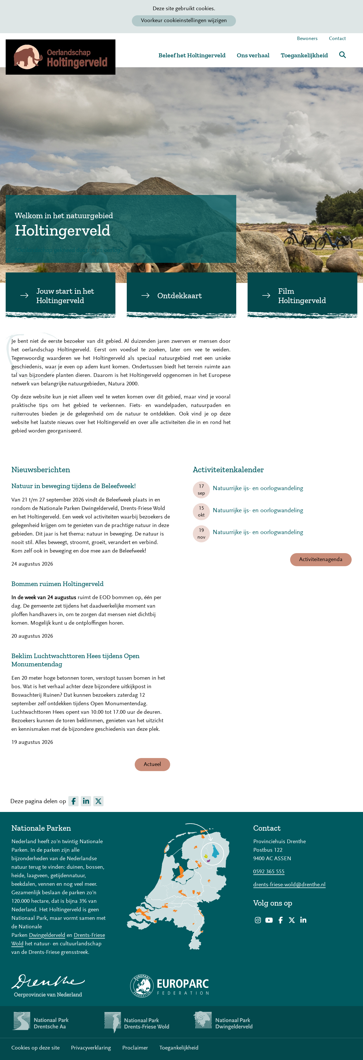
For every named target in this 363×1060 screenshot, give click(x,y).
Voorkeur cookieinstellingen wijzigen (184, 21)
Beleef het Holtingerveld (192, 55)
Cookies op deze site (35, 1048)
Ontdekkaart (179, 295)
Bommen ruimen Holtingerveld (57, 584)
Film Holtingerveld (302, 295)
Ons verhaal (253, 55)
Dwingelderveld (47, 935)
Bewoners (307, 38)
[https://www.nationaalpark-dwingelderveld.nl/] (227, 1022)
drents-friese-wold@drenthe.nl (289, 885)
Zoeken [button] (343, 54)
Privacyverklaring (91, 1048)
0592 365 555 (268, 872)
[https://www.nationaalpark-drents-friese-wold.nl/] (136, 1022)
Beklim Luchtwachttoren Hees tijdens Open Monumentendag (75, 660)
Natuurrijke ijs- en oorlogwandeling (258, 489)
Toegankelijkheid (304, 55)
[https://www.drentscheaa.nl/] (45, 1022)
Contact (337, 38)
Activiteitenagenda (321, 559)
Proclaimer (135, 1048)
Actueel (152, 764)
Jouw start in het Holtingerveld (65, 295)
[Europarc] (182, 986)
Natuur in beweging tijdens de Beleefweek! (73, 486)
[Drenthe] (60, 986)
